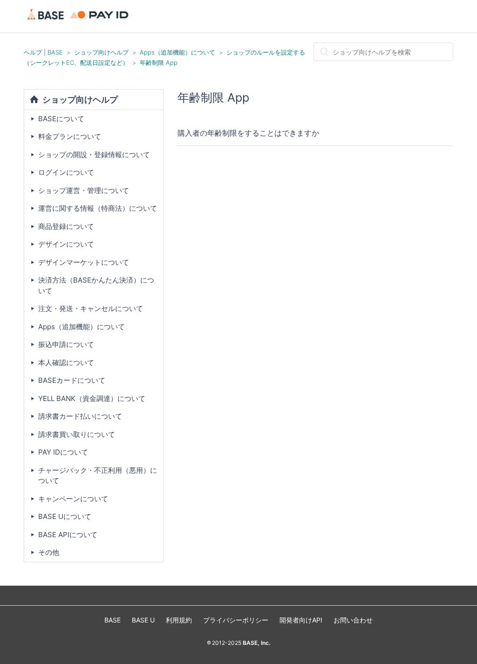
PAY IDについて (63, 452)
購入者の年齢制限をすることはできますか (248, 133)
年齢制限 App (158, 62)
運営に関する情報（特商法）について (97, 208)
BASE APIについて (67, 534)
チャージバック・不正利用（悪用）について (97, 475)
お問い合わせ (353, 620)
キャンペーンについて (73, 498)
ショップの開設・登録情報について (94, 154)
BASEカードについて (71, 380)
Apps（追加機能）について (177, 52)
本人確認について (66, 362)
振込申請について (66, 344)
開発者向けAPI (300, 620)
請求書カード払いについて (80, 416)
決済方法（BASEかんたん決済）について (96, 285)
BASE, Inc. (255, 642)
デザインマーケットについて (83, 262)
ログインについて (66, 172)
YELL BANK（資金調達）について (91, 398)
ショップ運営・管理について (83, 190)
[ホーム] (79, 20)
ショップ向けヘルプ (101, 52)
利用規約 (179, 620)
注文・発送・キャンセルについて (90, 308)
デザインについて (66, 244)
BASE (112, 620)
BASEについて (61, 118)
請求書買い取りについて (76, 434)
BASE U (143, 620)
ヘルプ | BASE (43, 52)
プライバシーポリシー (235, 620)
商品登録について (66, 226)
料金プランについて (69, 136)
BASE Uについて (64, 516)
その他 (48, 552)
